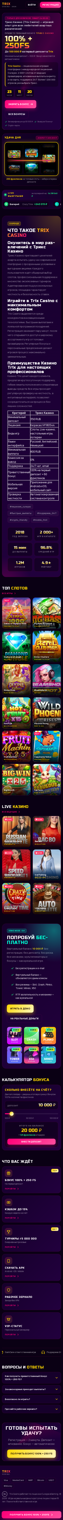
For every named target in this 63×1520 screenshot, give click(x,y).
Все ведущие (9, 811)
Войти (32, 4)
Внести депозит (31, 1141)
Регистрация (50, 4)
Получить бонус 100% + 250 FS (31, 1453)
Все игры (7, 593)
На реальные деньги (24, 1018)
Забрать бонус (18, 104)
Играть (52, 1509)
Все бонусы (16, 114)
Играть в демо (20, 1008)
